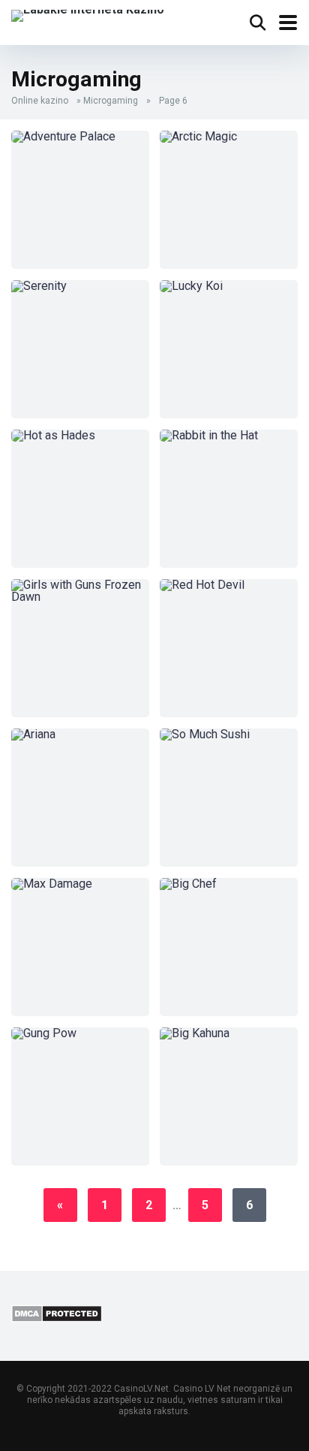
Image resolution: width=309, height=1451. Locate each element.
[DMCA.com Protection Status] (56, 1318)
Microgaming (110, 100)
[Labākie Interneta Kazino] (87, 14)
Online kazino (39, 100)
